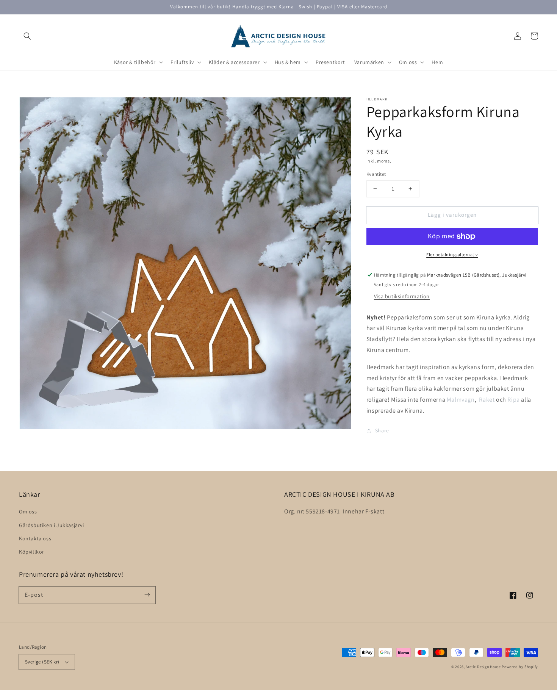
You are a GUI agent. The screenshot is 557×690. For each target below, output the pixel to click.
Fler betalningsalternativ (452, 254)
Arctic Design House (483, 666)
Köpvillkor (31, 551)
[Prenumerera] (147, 595)
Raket (487, 400)
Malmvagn (461, 400)
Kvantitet (376, 174)
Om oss (28, 511)
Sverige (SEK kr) (42, 662)
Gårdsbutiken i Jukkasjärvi (51, 525)
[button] (27, 36)
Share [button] (382, 430)
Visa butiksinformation (402, 296)
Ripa (513, 400)
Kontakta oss (35, 538)
